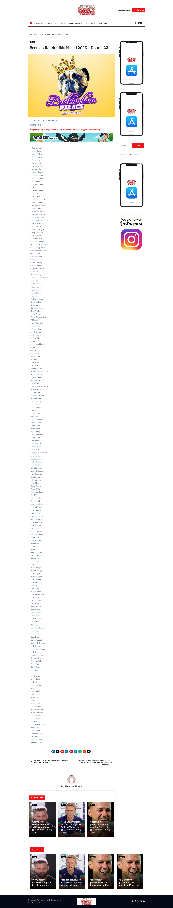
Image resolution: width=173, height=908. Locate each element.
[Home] (30, 23)
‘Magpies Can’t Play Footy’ (90, 129)
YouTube (63, 23)
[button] (144, 23)
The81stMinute (73, 786)
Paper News (32, 903)
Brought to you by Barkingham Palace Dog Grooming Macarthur (54, 129)
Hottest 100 (39, 23)
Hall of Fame (52, 23)
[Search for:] (125, 145)
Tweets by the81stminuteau (129, 155)
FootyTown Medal (76, 23)
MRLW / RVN (102, 23)
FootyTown (90, 23)
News (32, 42)
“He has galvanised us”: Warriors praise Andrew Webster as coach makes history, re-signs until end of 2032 (71, 886)
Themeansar (43, 903)
